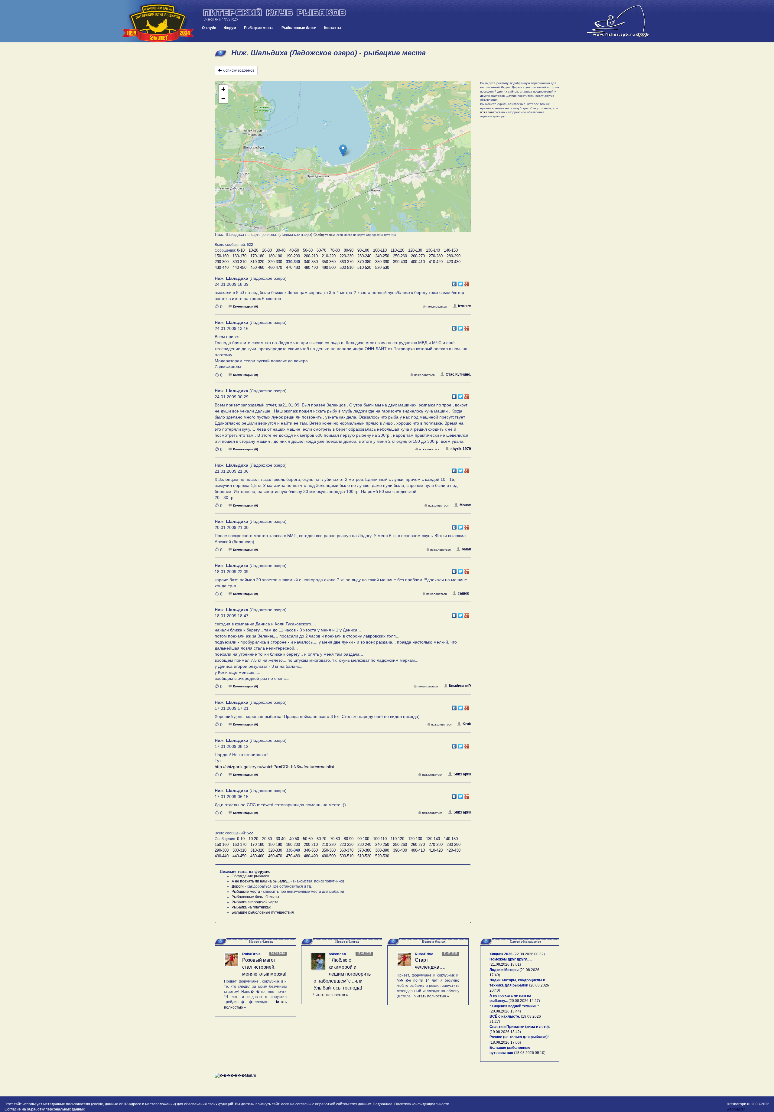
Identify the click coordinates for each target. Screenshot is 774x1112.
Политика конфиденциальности (421, 1104)
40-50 (294, 250)
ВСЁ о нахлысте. (504, 1016)
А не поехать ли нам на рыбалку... (261, 881)
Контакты (332, 28)
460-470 (275, 267)
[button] (343, 150)
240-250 (382, 256)
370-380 (364, 261)
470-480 (293, 267)
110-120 (397, 250)
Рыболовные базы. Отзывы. (256, 897)
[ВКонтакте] (454, 282)
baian (466, 549)
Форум (230, 28)
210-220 (329, 256)
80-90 (348, 250)
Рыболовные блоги (298, 28)
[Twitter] (460, 282)
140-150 (451, 250)
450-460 (257, 267)
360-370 (346, 261)
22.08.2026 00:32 (529, 954)
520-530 (382, 267)
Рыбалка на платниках (251, 907)
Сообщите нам (324, 234)
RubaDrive (251, 954)
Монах (465, 505)
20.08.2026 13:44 (505, 1011)
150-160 (222, 256)
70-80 (335, 250)
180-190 (275, 256)
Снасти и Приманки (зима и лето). (519, 1027)
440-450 (239, 267)
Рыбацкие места (259, 28)
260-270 (418, 256)
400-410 (418, 261)
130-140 (433, 250)
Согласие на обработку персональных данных (45, 1109)
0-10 (241, 250)
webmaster (736, 1109)
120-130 (415, 250)
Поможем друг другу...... (510, 959)
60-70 (321, 250)
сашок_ (464, 593)
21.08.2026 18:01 (505, 964)
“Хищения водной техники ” (514, 1006)
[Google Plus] (467, 282)
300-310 (239, 261)
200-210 (311, 256)
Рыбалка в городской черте (255, 902)
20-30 (267, 250)
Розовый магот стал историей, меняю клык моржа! (264, 967)
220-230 (346, 256)
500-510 (346, 267)
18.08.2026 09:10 (529, 1053)
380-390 (382, 261)
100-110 (380, 250)
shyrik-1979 (460, 449)
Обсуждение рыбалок (250, 876)
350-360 (329, 261)
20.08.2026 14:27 (524, 1001)
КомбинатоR (460, 686)
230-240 (364, 256)
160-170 (239, 256)
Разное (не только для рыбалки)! (519, 1037)
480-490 (311, 267)
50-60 (308, 250)
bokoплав (337, 954)
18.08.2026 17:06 (505, 1042)
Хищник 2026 (500, 954)
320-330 (275, 261)
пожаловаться (437, 306)
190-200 (293, 256)
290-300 (222, 261)
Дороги (238, 886)
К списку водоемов (238, 70)
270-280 (436, 256)
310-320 (257, 261)
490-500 (329, 267)
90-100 (363, 250)
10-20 (253, 250)
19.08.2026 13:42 (505, 1032)
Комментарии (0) (245, 306)
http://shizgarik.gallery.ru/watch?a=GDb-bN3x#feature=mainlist (274, 766)
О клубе (209, 28)
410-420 (436, 261)
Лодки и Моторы (504, 970)
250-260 (400, 256)
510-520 (364, 267)
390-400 (400, 261)
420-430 (453, 261)
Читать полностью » (330, 995)
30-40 (280, 250)
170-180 (257, 256)
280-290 (453, 256)
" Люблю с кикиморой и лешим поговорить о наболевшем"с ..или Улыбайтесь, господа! (342, 973)
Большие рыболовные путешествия (263, 912)
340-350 (311, 261)
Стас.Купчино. (458, 374)
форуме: (263, 871)
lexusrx (464, 306)
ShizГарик (462, 774)
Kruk (467, 724)
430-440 (222, 267)
